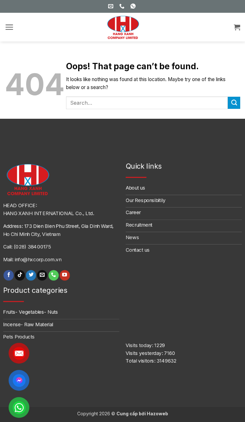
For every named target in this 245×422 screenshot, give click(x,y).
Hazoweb (157, 413)
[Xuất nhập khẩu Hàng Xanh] (122, 27)
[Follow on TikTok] (20, 275)
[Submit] (234, 103)
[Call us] (53, 275)
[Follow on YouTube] (65, 275)
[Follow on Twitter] (31, 275)
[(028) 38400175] (122, 6)
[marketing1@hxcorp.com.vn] (111, 6)
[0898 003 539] (133, 6)
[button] (9, 27)
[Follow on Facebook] (9, 275)
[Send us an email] (42, 275)
